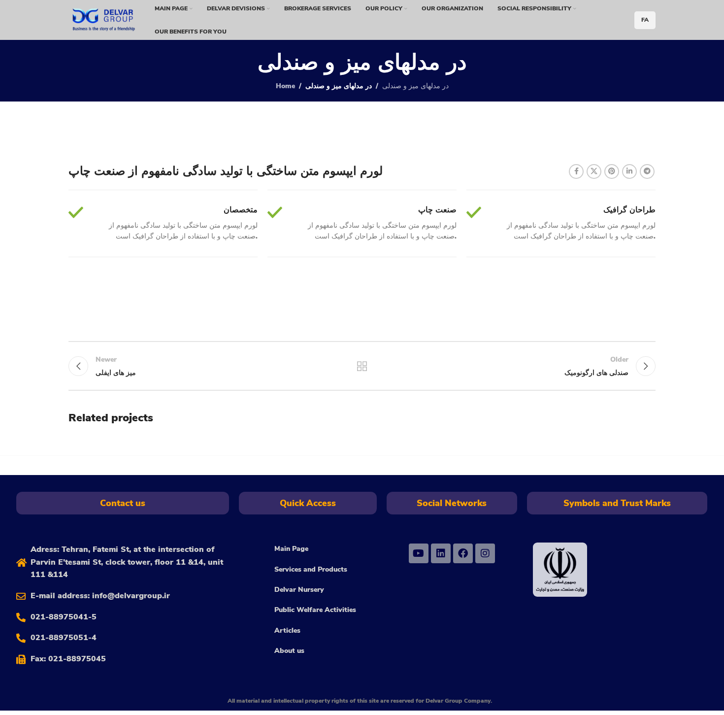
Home (285, 86)
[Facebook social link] (576, 171)
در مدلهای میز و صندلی (415, 86)
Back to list (362, 366)
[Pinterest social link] (611, 171)
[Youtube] (418, 553)
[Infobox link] (163, 223)
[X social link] (594, 171)
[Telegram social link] (647, 171)
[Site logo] (103, 19)
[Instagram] (485, 553)
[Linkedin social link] (629, 171)
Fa (645, 20)
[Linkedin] (441, 553)
